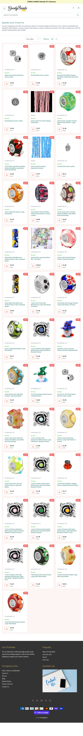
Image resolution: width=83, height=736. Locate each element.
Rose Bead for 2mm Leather (40, 75)
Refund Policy (6, 681)
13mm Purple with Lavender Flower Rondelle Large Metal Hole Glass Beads (66, 213)
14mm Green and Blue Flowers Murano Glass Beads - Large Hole (67, 122)
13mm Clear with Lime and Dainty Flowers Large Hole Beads (13, 485)
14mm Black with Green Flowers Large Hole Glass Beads (41, 575)
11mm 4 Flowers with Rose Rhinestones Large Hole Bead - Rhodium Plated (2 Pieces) (15, 530)
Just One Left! (47, 654)
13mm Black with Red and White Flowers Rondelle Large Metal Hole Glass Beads (15, 168)
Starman (33, 115)
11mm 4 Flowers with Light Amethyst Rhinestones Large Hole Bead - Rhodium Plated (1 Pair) (14, 577)
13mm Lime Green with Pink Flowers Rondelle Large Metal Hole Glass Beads (14, 439)
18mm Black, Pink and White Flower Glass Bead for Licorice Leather (40, 213)
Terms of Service (7, 684)
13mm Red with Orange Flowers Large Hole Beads (15, 623)
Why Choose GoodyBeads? (11, 670)
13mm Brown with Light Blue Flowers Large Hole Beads (14, 395)
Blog (3, 678)
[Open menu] (4, 8)
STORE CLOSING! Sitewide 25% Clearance (41, 2)
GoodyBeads (43, 717)
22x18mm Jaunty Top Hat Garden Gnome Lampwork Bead (67, 349)
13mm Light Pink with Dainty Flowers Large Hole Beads (66, 258)
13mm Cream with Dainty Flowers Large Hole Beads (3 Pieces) (66, 439)
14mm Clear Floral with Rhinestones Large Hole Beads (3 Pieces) (41, 304)
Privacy (4, 676)
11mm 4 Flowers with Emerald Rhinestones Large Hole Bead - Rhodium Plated (41, 530)
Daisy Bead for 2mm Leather (14, 121)
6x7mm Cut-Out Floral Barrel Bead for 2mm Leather (66, 395)
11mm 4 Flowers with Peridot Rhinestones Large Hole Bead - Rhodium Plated (41, 485)
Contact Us (5, 687)
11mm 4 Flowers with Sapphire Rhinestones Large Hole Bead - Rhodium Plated (41, 350)
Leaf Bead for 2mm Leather (66, 166)
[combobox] (41, 15)
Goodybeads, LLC (10, 69)
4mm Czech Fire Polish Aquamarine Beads (38, 167)
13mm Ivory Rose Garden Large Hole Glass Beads (67, 575)
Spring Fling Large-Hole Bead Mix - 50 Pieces (40, 258)
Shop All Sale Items (49, 652)
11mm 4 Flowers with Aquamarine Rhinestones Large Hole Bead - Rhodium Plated (41, 439)
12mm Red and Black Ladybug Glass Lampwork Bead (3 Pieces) (67, 484)
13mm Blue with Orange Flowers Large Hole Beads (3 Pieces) (67, 304)
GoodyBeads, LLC (62, 343)
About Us (5, 673)
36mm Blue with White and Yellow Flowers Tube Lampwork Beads (15, 259)
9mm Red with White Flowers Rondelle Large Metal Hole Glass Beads (67, 76)
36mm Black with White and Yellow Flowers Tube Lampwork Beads (15, 304)
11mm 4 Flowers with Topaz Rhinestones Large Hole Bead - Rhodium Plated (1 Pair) (67, 530)
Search (45, 657)
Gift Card (46, 660)
